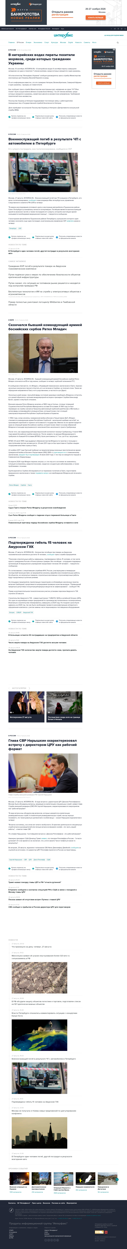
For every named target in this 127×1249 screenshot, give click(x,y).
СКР (20, 228)
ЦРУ (30, 860)
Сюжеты (87, 42)
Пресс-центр (36, 1203)
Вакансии (46, 1203)
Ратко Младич (14, 485)
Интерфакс (63, 35)
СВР (25, 860)
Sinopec (11, 612)
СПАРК (11, 1230)
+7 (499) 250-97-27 (77, 1218)
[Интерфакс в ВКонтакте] (51, 1240)
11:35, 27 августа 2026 (23, 736)
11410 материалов (15, 1192)
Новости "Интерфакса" (50, 1230)
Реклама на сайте (58, 1203)
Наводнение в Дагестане (103, 1188)
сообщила (74, 848)
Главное (11, 42)
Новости (78, 42)
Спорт (46, 42)
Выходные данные (100, 1239)
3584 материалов (60, 1193)
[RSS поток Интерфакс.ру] (54, 1240)
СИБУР (18, 612)
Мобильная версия (7, 29)
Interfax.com (32, 29)
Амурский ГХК (28, 612)
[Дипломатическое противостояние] (41, 1184)
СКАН (46, 1232)
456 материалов (81, 1190)
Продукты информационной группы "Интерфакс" (38, 1223)
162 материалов (103, 1192)
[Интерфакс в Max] (57, 1240)
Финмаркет (55, 29)
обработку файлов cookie (93, 1215)
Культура (54, 42)
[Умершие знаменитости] (85, 1184)
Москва (63, 42)
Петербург (13, 228)
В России (20, 42)
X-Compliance (13, 1232)
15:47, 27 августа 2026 (21, 320)
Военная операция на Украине (18, 1188)
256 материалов (37, 1192)
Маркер (11, 1236)
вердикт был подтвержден (29, 455)
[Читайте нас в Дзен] (45, 1240)
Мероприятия (72, 1203)
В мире (28, 42)
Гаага (30, 485)
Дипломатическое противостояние (39, 1188)
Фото (94, 42)
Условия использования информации (105, 1237)
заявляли (70, 221)
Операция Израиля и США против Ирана (62, 1189)
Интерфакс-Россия (44, 29)
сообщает (32, 200)
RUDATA (46, 1234)
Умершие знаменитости (85, 1187)
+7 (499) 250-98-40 (63, 1218)
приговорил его (60, 452)
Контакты (12, 1203)
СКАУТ (11, 1234)
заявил (44, 839)
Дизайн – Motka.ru (100, 1241)
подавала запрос (42, 473)
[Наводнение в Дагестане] (107, 1184)
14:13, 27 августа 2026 (23, 538)
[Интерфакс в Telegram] (48, 1240)
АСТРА (11, 1238)
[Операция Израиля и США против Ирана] (63, 1185)
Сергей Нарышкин (15, 860)
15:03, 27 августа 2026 (23, 134)
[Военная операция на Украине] (19, 1184)
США (48, 860)
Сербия (23, 485)
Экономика (38, 42)
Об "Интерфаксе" (21, 29)
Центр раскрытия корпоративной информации (57, 1236)
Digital (70, 42)
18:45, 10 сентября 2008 (24, 50)
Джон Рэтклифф (39, 860)
